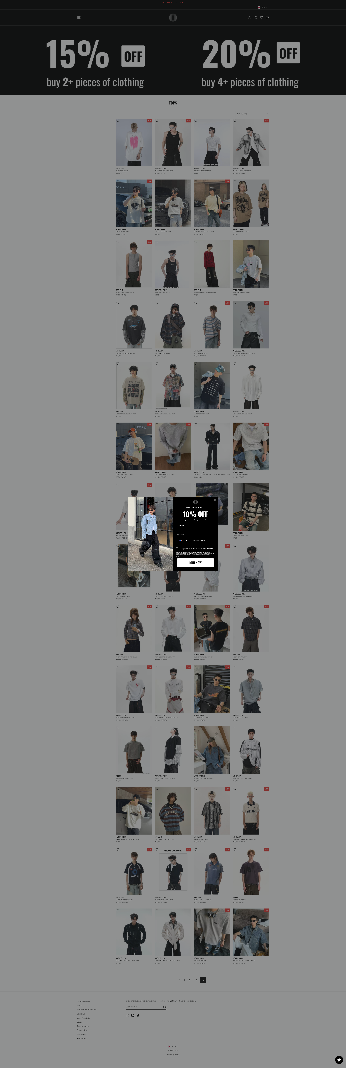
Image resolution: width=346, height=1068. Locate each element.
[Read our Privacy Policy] (213, 552)
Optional (180, 535)
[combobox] (183, 541)
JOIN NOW (195, 562)
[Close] (215, 500)
